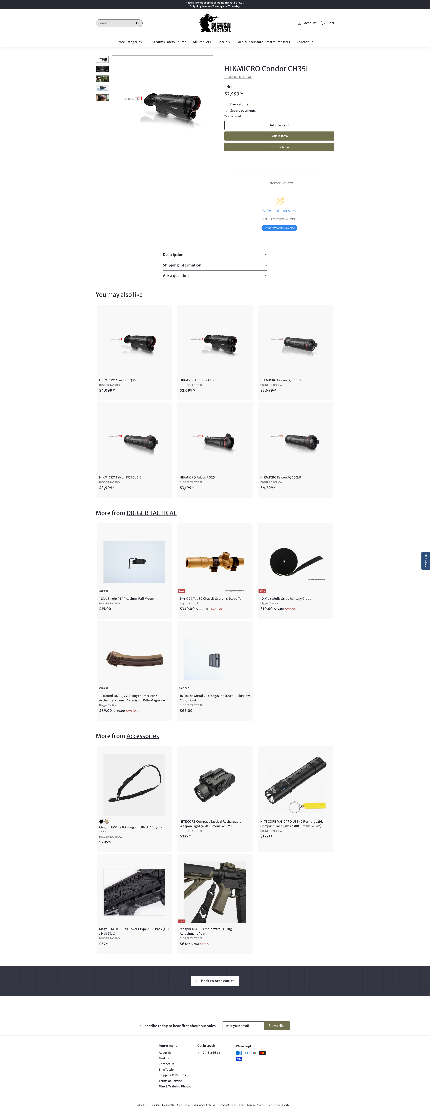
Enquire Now (279, 147)
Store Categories (129, 42)
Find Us (164, 1058)
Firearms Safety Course (169, 42)
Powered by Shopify (278, 1105)
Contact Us (305, 42)
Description (173, 254)
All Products (202, 42)
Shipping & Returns (172, 1075)
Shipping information (182, 265)
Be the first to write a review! (279, 227)
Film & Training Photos (175, 1086)
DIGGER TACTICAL (238, 77)
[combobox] (119, 23)
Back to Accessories (217, 981)
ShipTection (167, 1069)
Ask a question (176, 275)
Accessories (142, 736)
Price (228, 87)
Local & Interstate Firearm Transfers (263, 42)
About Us (165, 1053)
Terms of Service (170, 1081)
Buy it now (279, 136)
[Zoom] (162, 106)
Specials (224, 42)
